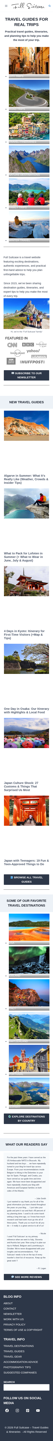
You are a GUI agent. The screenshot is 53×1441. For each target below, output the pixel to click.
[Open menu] (6, 6)
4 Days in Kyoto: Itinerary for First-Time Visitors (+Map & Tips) (24, 634)
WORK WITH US (14, 1319)
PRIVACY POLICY (14, 1324)
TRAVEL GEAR (13, 1356)
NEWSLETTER (13, 1313)
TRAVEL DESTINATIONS (19, 1346)
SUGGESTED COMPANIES (20, 1372)
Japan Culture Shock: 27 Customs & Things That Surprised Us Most (21, 786)
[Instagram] (17, 1410)
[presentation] (26, 426)
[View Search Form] (49, 6)
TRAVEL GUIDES (14, 1351)
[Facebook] (7, 1410)
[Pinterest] (27, 1410)
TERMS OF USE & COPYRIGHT (23, 1329)
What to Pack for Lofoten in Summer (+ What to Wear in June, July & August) (23, 557)
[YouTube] (38, 1410)
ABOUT (8, 1303)
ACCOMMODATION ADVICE (21, 1361)
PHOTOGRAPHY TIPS (17, 1367)
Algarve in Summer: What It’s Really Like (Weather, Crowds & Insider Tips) (26, 479)
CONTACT (10, 1308)
